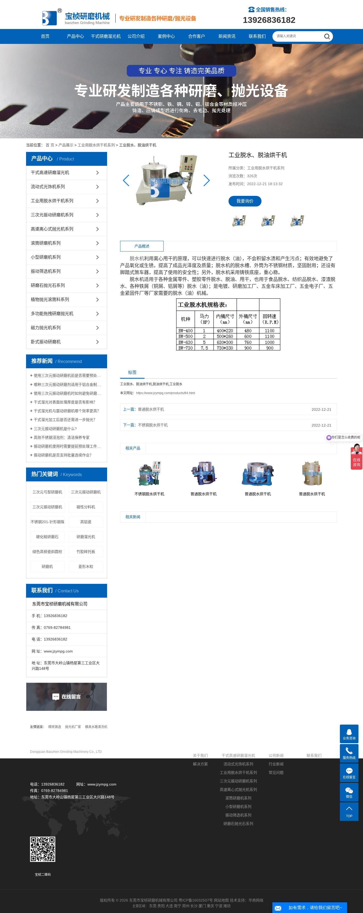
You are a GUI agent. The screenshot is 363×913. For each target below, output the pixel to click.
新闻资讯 (226, 36)
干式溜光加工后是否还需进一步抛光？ (65, 420)
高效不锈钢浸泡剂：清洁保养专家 (62, 437)
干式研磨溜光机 (106, 36)
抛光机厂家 (73, 727)
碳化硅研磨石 (47, 537)
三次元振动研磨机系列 (52, 215)
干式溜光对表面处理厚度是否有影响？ (65, 402)
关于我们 (200, 755)
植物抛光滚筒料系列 (50, 299)
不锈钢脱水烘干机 (153, 425)
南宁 (177, 906)
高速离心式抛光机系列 (52, 229)
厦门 (202, 906)
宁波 (218, 906)
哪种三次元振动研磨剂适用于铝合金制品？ (68, 384)
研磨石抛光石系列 (48, 285)
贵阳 (161, 906)
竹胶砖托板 (86, 552)
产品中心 (75, 36)
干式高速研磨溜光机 (50, 172)
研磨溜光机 (86, 537)
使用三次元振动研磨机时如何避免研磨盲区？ (68, 393)
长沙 (194, 906)
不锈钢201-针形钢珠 (47, 522)
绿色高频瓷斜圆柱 (47, 552)
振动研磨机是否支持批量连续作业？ (63, 455)
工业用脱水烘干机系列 (96, 145)
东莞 (153, 906)
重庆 (210, 906)
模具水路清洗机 (96, 727)
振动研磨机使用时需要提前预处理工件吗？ (68, 446)
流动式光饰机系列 (48, 186)
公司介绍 (136, 36)
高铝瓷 (85, 522)
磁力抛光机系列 (46, 327)
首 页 (50, 145)
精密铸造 (54, 727)
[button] (206, 180)
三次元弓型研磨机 (47, 492)
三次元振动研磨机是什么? (55, 429)
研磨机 (47, 566)
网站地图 (221, 900)
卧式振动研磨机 (46, 342)
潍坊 (227, 906)
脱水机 (137, 258)
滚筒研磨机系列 (46, 243)
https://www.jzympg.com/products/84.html (165, 393)
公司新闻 (276, 755)
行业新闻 (276, 764)
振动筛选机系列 (46, 271)
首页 (45, 36)
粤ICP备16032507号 (196, 900)
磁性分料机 (86, 507)
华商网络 (255, 900)
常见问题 (276, 772)
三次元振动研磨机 (86, 492)
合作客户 (196, 36)
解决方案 (200, 764)
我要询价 (245, 201)
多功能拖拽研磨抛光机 (52, 313)
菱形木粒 (85, 566)
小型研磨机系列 (46, 257)
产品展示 (65, 145)
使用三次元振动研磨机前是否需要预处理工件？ (68, 375)
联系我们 (257, 36)
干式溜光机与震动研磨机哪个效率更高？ (67, 411)
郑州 (185, 906)
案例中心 (166, 36)
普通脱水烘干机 (151, 409)
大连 (169, 906)
